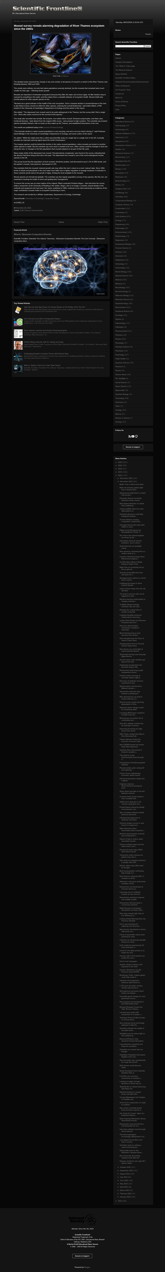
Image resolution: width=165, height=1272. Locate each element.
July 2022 (124, 1177)
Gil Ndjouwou (65, 76)
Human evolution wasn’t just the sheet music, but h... (132, 845)
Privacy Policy (120, 106)
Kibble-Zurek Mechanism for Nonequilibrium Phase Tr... (131, 531)
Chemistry (119, 197)
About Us (118, 98)
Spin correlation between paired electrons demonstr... (132, 813)
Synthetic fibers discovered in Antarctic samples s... (131, 751)
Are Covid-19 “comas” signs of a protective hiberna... (132, 1114)
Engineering (120, 224)
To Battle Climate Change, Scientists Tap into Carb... (130, 606)
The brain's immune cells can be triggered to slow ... (132, 595)
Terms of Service (121, 102)
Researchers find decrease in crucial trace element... (131, 904)
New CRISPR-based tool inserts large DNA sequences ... (132, 746)
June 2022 (124, 1180)
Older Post (103, 222)
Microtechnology (121, 291)
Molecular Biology (122, 295)
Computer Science (122, 205)
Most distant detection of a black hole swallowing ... (132, 505)
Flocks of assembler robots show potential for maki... (132, 936)
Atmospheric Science (123, 145)
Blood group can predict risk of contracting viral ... (131, 719)
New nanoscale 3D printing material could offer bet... (130, 1157)
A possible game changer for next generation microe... (132, 997)
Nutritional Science (122, 311)
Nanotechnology (121, 303)
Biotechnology (120, 181)
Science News (120, 374)
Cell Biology (119, 193)
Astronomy (119, 137)
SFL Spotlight (120, 378)
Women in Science (122, 418)
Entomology (119, 228)
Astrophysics (120, 141)
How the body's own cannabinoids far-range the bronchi (133, 1061)
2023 (120, 472)
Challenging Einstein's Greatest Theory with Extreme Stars (46, 354)
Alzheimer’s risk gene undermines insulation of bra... (133, 883)
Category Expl (120, 189)
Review (118, 370)
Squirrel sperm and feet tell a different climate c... (131, 687)
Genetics (118, 252)
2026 (120, 462)
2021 (120, 1201)
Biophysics (119, 177)
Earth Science (25, 210)
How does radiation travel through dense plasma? (132, 1130)
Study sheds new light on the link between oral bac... (132, 792)
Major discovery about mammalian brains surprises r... (132, 829)
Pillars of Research (122, 86)
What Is (118, 414)
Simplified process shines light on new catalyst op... (132, 1035)
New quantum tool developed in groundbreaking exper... (132, 1003)
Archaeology (120, 129)
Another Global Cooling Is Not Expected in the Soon (131, 966)
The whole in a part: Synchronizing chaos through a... (132, 757)
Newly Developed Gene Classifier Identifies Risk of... (132, 1072)
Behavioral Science (122, 153)
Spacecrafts (119, 390)
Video (117, 406)
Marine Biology (121, 272)
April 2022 (124, 1187)
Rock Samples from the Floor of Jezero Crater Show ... (132, 639)
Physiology (119, 343)
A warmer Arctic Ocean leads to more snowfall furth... (131, 798)
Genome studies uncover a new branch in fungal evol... (132, 824)
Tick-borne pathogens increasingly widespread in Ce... (133, 1136)
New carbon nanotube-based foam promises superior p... (131, 1109)
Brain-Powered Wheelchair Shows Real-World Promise (133, 1120)
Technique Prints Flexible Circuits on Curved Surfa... (132, 1019)
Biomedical (119, 173)
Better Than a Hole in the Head (131, 484)
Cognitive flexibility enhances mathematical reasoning (131, 616)
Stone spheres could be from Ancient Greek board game (45, 330)
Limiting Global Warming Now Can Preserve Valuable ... (133, 920)
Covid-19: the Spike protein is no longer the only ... (132, 952)
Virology (118, 410)
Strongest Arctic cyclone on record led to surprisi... (133, 579)
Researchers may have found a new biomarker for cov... (132, 1125)
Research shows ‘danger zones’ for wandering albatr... (132, 709)
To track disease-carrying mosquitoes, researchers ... (131, 521)
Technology (119, 398)
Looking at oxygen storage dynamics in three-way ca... (131, 1082)
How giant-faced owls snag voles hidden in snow (132, 526)
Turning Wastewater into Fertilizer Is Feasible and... (132, 1098)
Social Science (120, 382)
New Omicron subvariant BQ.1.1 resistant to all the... (132, 877)
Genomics (119, 256)
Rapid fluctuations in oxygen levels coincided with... (130, 1093)
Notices (118, 58)
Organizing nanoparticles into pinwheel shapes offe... (131, 666)
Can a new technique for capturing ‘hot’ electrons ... (130, 925)
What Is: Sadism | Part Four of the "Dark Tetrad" (42, 365)
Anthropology (120, 126)
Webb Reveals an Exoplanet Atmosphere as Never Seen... (132, 909)
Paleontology (120, 323)
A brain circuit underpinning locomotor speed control (130, 774)
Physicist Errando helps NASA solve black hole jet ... (131, 851)
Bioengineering (121, 161)
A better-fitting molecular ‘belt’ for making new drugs (43, 342)
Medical (118, 280)
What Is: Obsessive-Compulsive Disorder (32, 234)
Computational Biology (124, 201)
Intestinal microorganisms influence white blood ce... (130, 981)
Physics (118, 339)
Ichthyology (119, 264)
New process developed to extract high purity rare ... (133, 930)
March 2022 (125, 1190)
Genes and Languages (128, 961)
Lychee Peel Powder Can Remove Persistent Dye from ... (133, 621)
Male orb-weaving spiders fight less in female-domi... (131, 489)
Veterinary (119, 402)
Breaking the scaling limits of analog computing (130, 611)
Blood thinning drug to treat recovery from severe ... (130, 634)
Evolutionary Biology (123, 244)
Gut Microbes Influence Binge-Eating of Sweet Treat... (131, 563)
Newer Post (19, 222)
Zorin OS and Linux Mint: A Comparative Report (42, 319)
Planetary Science (122, 347)
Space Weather (121, 74)
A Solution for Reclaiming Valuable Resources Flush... (133, 941)
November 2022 (126, 481)
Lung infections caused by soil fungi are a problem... (131, 1045)
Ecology (118, 220)
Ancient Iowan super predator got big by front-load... (132, 661)
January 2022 (125, 1197)
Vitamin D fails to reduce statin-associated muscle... (131, 840)
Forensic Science (122, 248)
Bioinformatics (120, 165)
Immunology (120, 268)
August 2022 (125, 1174)
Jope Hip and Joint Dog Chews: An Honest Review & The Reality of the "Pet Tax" (54, 307)
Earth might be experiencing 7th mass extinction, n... (132, 946)
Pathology (119, 327)
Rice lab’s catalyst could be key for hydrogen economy (131, 724)
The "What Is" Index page (125, 66)
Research (119, 366)
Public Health (120, 359)
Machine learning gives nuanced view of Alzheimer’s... (132, 835)
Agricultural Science (122, 122)
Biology (118, 169)
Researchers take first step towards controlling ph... (130, 692)
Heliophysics (120, 260)
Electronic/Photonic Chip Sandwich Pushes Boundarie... (132, 1040)
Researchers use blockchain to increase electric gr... (131, 888)
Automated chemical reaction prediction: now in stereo (131, 542)
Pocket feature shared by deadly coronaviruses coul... (132, 808)
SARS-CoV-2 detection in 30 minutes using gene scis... (130, 803)
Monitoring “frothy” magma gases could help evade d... (132, 976)
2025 (120, 465)
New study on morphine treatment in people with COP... (133, 861)
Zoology (118, 422)
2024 (120, 469)
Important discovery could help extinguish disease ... (131, 515)
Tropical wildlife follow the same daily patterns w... (132, 510)
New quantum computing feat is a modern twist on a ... (132, 552)
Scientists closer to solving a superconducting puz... (130, 1146)
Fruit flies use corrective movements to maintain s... (131, 1077)
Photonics (119, 335)
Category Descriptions (123, 62)
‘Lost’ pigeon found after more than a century (131, 1141)
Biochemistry (120, 157)
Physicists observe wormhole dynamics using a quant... (131, 499)
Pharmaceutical (121, 331)
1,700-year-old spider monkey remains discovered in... (131, 987)
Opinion (118, 319)
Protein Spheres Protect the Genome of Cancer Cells (130, 740)
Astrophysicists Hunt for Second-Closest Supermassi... (132, 645)
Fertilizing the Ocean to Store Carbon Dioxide (131, 584)
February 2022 (126, 1194)
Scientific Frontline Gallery (125, 78)
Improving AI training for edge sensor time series (131, 730)
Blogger (87, 1267)
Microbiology (120, 287)
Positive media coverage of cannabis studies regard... (130, 677)
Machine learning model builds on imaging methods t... (132, 600)
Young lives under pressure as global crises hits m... (131, 856)
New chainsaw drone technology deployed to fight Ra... (132, 1024)
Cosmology (119, 212)
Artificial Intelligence (122, 133)
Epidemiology (120, 236)
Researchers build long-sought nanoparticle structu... (131, 671)
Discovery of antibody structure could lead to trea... (131, 682)
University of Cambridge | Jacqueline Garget (42, 198)
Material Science (121, 276)
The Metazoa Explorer (123, 70)
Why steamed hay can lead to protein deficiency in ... (131, 698)
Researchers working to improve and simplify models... (132, 898)
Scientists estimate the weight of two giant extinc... (132, 1029)
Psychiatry (119, 351)
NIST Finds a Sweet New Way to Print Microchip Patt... (132, 735)
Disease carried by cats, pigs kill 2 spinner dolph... (132, 1162)
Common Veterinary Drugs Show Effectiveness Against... (132, 558)
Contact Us (119, 94)
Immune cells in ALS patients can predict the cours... (132, 957)
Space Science (121, 386)
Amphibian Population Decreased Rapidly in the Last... (132, 1056)
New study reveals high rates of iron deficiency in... (132, 914)
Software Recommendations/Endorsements (132, 82)
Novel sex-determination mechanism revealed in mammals (129, 628)
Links (117, 109)
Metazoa (118, 284)
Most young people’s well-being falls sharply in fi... (132, 872)
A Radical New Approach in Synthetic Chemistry (130, 819)
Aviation (118, 149)
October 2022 (125, 1167)
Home (61, 222)
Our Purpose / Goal (122, 90)
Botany (118, 185)
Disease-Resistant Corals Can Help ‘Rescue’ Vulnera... (131, 1008)
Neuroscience (120, 307)
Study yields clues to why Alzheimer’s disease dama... (131, 1151)
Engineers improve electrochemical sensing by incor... (131, 786)
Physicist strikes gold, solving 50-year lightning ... (132, 769)
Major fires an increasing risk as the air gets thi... (132, 568)
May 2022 (124, 1184)
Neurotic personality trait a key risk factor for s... (131, 574)
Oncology (119, 315)
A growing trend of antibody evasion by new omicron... (130, 893)
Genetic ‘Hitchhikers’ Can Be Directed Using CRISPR (130, 971)
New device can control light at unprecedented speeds (131, 650)
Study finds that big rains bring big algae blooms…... (133, 655)
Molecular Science (122, 299)
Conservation (120, 208)
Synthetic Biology (121, 394)
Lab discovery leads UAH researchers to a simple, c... (131, 1013)
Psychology (119, 355)
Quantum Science (122, 363)
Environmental (37, 210)
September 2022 (126, 1171)
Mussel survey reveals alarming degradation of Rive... (132, 703)
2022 (120, 475)
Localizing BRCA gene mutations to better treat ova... (132, 714)
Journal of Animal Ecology (53, 127)
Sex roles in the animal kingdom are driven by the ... (132, 536)
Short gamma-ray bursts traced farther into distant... (131, 992)
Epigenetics (119, 240)
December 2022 (126, 478)
